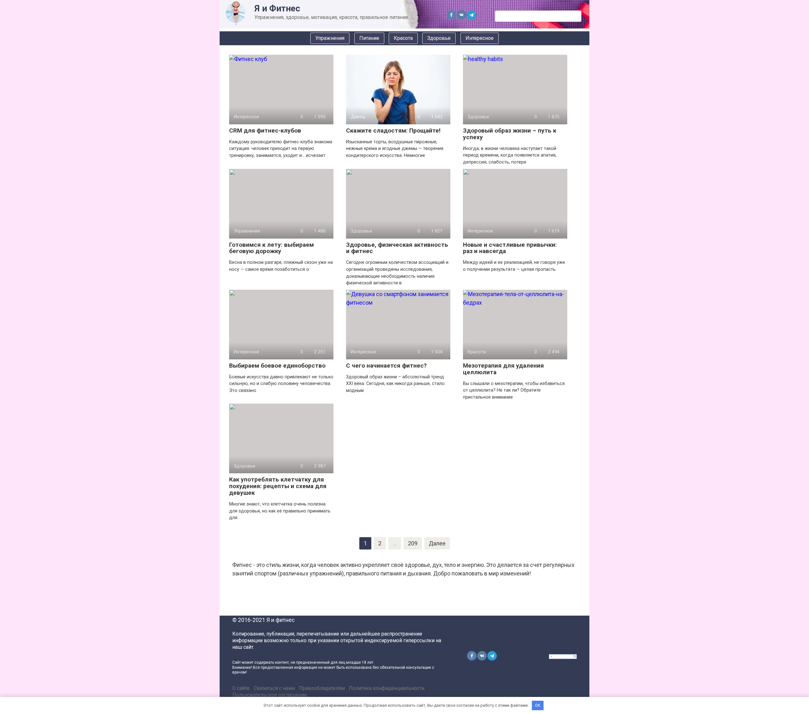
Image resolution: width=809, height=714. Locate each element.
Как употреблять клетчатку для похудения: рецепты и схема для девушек (277, 486)
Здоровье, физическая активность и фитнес (397, 248)
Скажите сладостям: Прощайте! (393, 130)
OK (537, 705)
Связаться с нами (274, 688)
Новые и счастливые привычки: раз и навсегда (510, 248)
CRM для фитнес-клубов (265, 130)
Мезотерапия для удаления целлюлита (503, 369)
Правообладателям (322, 688)
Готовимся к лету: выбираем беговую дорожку (271, 248)
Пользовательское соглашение (269, 695)
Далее (437, 543)
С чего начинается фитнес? (386, 365)
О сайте (241, 688)
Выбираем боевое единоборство (277, 365)
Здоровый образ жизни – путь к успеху (509, 134)
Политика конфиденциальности (386, 688)
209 (412, 543)
